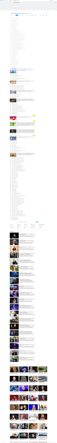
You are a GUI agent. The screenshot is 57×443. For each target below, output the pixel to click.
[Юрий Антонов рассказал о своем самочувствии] (23, 370)
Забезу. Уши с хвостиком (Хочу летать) (16, 79)
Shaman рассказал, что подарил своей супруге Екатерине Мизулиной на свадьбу (26, 293)
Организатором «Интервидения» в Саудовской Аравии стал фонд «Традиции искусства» (26, 273)
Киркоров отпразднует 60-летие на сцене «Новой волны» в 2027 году (26, 241)
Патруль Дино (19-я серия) (14, 60)
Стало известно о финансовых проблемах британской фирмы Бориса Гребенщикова (25, 332)
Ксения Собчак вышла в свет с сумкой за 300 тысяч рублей (27, 247)
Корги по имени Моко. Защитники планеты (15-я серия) (18, 35)
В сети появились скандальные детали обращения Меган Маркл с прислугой (26, 358)
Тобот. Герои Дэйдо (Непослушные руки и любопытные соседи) (19, 150)
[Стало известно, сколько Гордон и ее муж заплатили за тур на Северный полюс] (23, 418)
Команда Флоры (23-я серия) (15, 17)
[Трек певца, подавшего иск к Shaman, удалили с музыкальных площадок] (23, 389)
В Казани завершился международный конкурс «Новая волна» (26, 286)
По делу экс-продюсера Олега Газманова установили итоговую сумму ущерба (25, 260)
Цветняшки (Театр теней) (14, 112)
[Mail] (0, 0)
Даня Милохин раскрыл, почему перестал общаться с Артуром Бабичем (27, 338)
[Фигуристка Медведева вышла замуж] (23, 399)
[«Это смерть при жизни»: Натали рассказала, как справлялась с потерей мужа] (23, 380)
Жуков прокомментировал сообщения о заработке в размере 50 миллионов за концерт (27, 325)
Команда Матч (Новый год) (14, 64)
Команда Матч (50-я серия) (14, 25)
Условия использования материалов (49, 442)
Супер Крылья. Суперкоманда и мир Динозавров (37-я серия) (18, 47)
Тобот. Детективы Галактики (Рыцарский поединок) (17, 43)
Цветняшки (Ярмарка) (14, 68)
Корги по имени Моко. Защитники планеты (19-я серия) (18, 38)
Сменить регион (29, 13)
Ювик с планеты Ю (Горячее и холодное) (16, 34)
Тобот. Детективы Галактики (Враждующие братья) (17, 166)
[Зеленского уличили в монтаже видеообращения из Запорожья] (14, 380)
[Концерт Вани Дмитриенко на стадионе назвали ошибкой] (33, 380)
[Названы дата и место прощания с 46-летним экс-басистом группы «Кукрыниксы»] (14, 389)
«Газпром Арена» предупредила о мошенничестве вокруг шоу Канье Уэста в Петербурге (26, 254)
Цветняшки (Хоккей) (14, 26)
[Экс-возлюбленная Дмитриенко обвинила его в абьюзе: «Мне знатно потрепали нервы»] (33, 399)
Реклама (5, 442)
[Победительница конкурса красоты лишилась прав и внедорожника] (42, 418)
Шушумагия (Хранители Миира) (15, 52)
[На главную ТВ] (1, 0)
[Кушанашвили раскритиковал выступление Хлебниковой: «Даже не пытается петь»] (14, 418)
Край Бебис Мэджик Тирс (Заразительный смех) (17, 162)
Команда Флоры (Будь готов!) (15, 55)
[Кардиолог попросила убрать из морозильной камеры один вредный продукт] (33, 389)
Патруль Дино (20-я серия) (14, 61)
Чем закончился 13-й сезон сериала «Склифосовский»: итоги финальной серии (25, 280)
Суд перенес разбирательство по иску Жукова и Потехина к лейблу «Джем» (26, 312)
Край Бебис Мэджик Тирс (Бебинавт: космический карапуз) (18, 39)
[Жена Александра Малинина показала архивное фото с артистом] (42, 427)
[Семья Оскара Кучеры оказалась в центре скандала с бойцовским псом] (42, 389)
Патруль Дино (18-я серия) (14, 97)
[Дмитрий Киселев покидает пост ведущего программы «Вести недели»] (14, 370)
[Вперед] (56, 2)
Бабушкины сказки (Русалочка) (15, 173)
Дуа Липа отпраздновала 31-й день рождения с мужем (26, 351)
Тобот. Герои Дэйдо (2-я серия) (15, 194)
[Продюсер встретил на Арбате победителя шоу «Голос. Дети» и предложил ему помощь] (14, 399)
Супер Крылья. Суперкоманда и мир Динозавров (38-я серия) (18, 48)
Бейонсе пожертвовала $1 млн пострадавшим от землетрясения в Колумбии (26, 267)
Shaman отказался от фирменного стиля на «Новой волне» (26, 345)
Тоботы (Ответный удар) (14, 29)
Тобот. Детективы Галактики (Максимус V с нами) (17, 108)
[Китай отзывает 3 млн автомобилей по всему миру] (42, 380)
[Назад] (54, 2)
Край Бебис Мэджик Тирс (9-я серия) (16, 42)
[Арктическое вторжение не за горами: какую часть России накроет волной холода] (42, 437)
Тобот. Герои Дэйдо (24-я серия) (15, 51)
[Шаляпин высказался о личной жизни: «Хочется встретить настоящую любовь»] (33, 427)
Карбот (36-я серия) (14, 21)
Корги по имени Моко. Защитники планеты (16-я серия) (18, 86)
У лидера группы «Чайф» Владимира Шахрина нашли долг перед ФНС (27, 299)
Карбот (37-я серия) (14, 56)
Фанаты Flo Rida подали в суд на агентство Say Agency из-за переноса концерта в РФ (26, 306)
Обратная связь (54, 442)
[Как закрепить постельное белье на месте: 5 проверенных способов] (33, 418)
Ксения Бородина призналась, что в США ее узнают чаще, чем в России (26, 234)
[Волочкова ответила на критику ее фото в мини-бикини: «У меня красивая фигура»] (42, 399)
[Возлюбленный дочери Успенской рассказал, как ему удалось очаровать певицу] (42, 408)
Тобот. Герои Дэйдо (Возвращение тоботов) (16, 30)
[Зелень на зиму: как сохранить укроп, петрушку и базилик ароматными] (42, 370)
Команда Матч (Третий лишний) (15, 135)
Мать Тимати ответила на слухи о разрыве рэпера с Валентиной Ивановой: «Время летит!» (26, 319)
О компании (3, 442)
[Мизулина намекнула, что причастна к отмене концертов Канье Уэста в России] (33, 408)
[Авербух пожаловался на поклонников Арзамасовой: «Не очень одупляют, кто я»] (23, 408)
